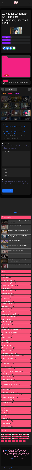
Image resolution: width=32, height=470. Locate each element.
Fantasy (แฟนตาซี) (7, 303)
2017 (28, 438)
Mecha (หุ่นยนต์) (6, 335)
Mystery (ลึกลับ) (6, 345)
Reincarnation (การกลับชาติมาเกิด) (12, 355)
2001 (28, 434)
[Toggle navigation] (3, 2)
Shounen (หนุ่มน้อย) (7, 379)
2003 (6, 436)
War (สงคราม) (6, 410)
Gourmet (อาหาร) (7, 306)
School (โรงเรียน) (7, 363)
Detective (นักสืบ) (7, 293)
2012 (9, 438)
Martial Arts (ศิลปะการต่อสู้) (9, 332)
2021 (13, 441)
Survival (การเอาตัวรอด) (9, 397)
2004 (10, 436)
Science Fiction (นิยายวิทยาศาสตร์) (12, 371)
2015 (20, 438)
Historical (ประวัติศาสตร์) (9, 314)
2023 (20, 441)
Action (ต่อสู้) (5, 277)
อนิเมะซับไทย (5, 421)
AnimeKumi (15, 459)
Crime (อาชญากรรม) (8, 290)
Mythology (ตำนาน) (7, 348)
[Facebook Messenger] (10, 48)
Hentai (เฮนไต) (6, 311)
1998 (17, 434)
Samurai (4, 361)
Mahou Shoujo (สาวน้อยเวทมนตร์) (11, 329)
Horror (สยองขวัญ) (7, 319)
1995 (10, 434)
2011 (6, 438)
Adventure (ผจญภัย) (7, 283)
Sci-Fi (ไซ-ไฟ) (6, 366)
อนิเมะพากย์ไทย (6, 426)
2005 (13, 436)
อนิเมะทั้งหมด (6, 423)
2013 (13, 438)
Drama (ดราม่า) (6, 296)
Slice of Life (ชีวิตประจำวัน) (9, 384)
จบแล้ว (4, 413)
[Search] (29, 2)
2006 (17, 436)
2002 (2, 436)
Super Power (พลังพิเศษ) (9, 392)
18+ (3, 275)
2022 (17, 441)
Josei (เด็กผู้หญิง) (6, 324)
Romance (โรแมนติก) (8, 358)
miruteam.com (14, 468)
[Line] (13, 48)
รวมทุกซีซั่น (11, 89)
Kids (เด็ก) (4, 327)
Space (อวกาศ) (6, 387)
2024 (24, 441)
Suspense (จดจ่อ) (7, 400)
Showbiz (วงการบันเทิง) (8, 381)
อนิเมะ (5, 450)
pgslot (16, 212)
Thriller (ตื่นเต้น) (6, 402)
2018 (2, 441)
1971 (2, 434)
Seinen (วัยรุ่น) (6, 374)
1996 (13, 434)
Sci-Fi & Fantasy (6, 368)
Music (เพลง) (5, 342)
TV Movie (4, 405)
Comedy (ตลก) (6, 288)
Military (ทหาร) (6, 337)
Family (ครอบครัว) (7, 301)
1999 (20, 434)
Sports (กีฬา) (5, 389)
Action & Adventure (7, 280)
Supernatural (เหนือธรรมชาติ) (10, 395)
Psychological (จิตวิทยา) (9, 353)
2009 (28, 436)
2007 (20, 436)
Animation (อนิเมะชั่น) (8, 285)
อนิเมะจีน (4, 418)
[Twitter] (7, 48)
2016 (24, 438)
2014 (17, 438)
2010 (2, 438)
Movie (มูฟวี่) (5, 340)
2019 (6, 441)
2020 (10, 441)
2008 (24, 436)
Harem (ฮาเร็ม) (6, 309)
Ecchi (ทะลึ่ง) (5, 298)
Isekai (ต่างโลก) (6, 322)
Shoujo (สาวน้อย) (7, 376)
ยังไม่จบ (4, 415)
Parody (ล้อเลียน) (6, 350)
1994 (6, 434)
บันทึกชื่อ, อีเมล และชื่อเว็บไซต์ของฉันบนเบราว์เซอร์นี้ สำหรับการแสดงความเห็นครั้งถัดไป (15, 184)
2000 (24, 434)
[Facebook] (4, 48)
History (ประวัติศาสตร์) (8, 316)
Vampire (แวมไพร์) (7, 408)
